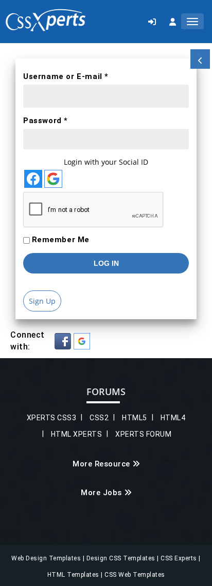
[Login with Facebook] (33, 179)
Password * (45, 120)
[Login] (152, 21)
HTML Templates (74, 574)
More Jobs (101, 492)
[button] (63, 341)
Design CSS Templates (121, 558)
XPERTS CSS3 (52, 418)
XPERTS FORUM (143, 434)
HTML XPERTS (76, 434)
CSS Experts (180, 558)
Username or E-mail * (66, 76)
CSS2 (99, 418)
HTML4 (173, 418)
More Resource (101, 463)
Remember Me (61, 239)
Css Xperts (45, 20)
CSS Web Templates (134, 574)
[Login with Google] (53, 179)
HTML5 (134, 418)
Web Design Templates (47, 558)
